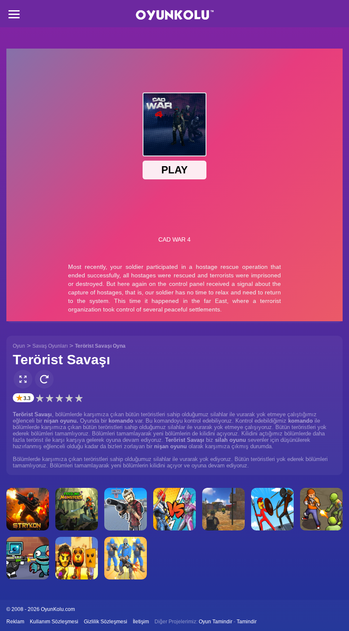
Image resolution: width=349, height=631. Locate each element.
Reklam (15, 622)
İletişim (141, 622)
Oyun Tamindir (215, 622)
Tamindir (247, 622)
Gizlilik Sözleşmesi (105, 622)
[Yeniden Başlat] (44, 379)
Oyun (19, 346)
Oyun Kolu (174, 15)
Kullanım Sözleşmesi (54, 622)
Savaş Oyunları (50, 346)
